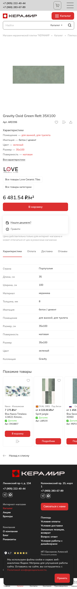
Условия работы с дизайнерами (51, 542)
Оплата (31, 251)
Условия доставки (52, 525)
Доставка (47, 251)
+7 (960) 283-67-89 (14, 7)
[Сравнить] (64, 122)
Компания (9, 527)
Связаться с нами (55, 506)
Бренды (8, 516)
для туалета (43, 135)
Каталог (8, 508)
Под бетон (56, 406)
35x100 (20, 149)
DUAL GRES (44, 406)
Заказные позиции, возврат (52, 531)
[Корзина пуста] (57, 5)
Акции (7, 512)
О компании (10, 531)
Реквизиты (9, 539)
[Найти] (69, 25)
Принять (62, 578)
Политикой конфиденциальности (26, 570)
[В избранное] (56, 122)
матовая (28, 154)
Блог (5, 535)
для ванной (28, 135)
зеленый (18, 145)
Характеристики (12, 251)
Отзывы (62, 251)
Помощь (46, 517)
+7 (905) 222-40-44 (14, 3)
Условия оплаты (50, 521)
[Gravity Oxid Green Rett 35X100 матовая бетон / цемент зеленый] (38, 75)
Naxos (7, 406)
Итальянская (18, 406)
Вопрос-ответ (49, 536)
